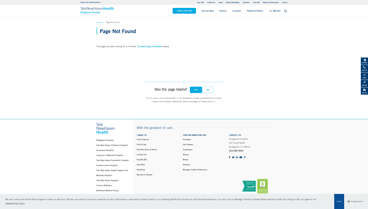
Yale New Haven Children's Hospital (112, 145)
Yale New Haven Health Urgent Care (112, 170)
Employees (187, 149)
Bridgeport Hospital (105, 140)
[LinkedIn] (237, 157)
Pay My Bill (142, 159)
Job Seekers (188, 144)
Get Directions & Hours (147, 149)
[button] (355, 201)
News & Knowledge (232, 2)
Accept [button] (339, 201)
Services (223, 10)
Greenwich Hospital (104, 150)
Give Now (256, 2)
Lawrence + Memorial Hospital (109, 155)
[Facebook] (229, 157)
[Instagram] (245, 157)
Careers (285, 2)
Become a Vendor (144, 174)
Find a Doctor (184, 10)
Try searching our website (149, 46)
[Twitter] (233, 157)
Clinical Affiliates (104, 185)
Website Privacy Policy (15, 203)
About (221, 2)
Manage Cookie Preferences (195, 169)
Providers (187, 139)
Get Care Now (208, 10)
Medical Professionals (271, 2)
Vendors (186, 164)
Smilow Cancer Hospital (106, 165)
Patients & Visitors (255, 10)
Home (98, 22)
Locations (236, 10)
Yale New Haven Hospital (107, 180)
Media (185, 159)
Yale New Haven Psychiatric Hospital (112, 160)
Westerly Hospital (104, 175)
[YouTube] (240, 157)
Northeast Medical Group (107, 190)
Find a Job (141, 144)
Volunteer (246, 2)
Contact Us (211, 2)
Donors (186, 154)
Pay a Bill (200, 2)
